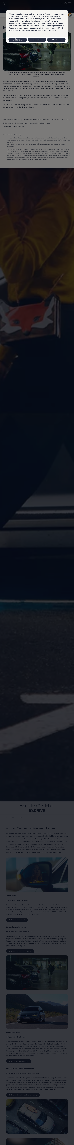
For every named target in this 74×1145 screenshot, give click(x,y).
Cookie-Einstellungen (17, 40)
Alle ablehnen (37, 40)
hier (55, 30)
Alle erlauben (56, 40)
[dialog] (37, 572)
